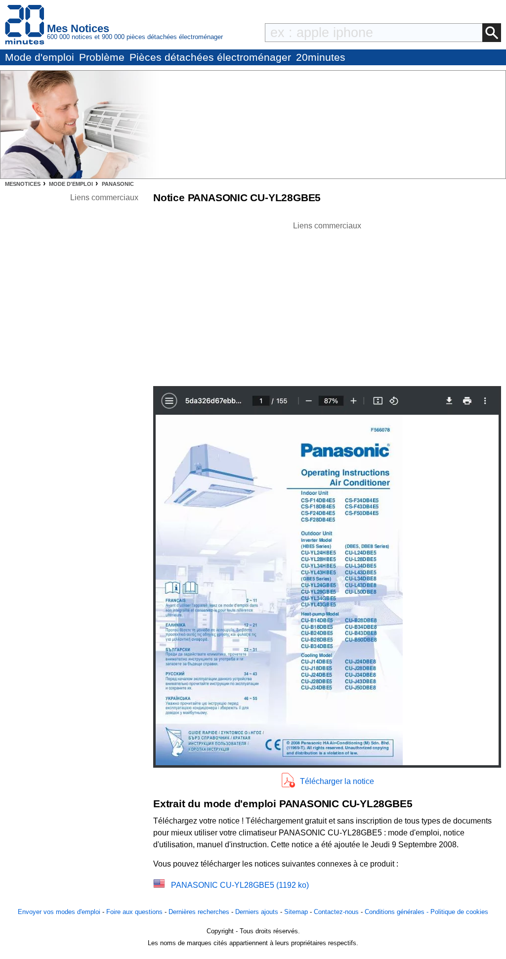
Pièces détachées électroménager (210, 57)
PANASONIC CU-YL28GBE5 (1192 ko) (240, 885)
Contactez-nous (336, 911)
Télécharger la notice (337, 781)
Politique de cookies (459, 911)
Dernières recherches (199, 911)
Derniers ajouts (256, 911)
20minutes (320, 57)
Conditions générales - (397, 911)
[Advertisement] (327, 301)
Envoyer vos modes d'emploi (59, 911)
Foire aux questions (134, 911)
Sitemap (296, 911)
